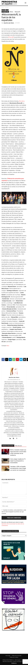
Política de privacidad (16, 655)
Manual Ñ (17, 11)
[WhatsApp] (13, 359)
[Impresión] (24, 359)
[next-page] (5, 474)
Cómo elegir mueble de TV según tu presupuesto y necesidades (18, 460)
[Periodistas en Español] (9, 3)
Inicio (3, 7)
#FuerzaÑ (11, 37)
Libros (7, 9)
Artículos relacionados (7, 445)
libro (7, 345)
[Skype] (14, 438)
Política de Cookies (14, 657)
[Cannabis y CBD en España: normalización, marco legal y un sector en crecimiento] (5, 468)
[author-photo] (14, 375)
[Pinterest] (17, 359)
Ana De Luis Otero (9, 23)
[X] (6, 359)
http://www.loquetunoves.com (14, 379)
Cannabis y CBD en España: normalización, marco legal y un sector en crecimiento (18, 468)
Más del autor (18, 445)
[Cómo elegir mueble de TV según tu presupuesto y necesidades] (5, 461)
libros (11, 11)
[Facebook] (3, 359)
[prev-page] (3, 474)
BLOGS (6, 7)
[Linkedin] (10, 359)
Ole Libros (22, 101)
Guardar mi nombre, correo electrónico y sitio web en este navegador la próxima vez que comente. (14, 511)
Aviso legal (8, 655)
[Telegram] (21, 359)
